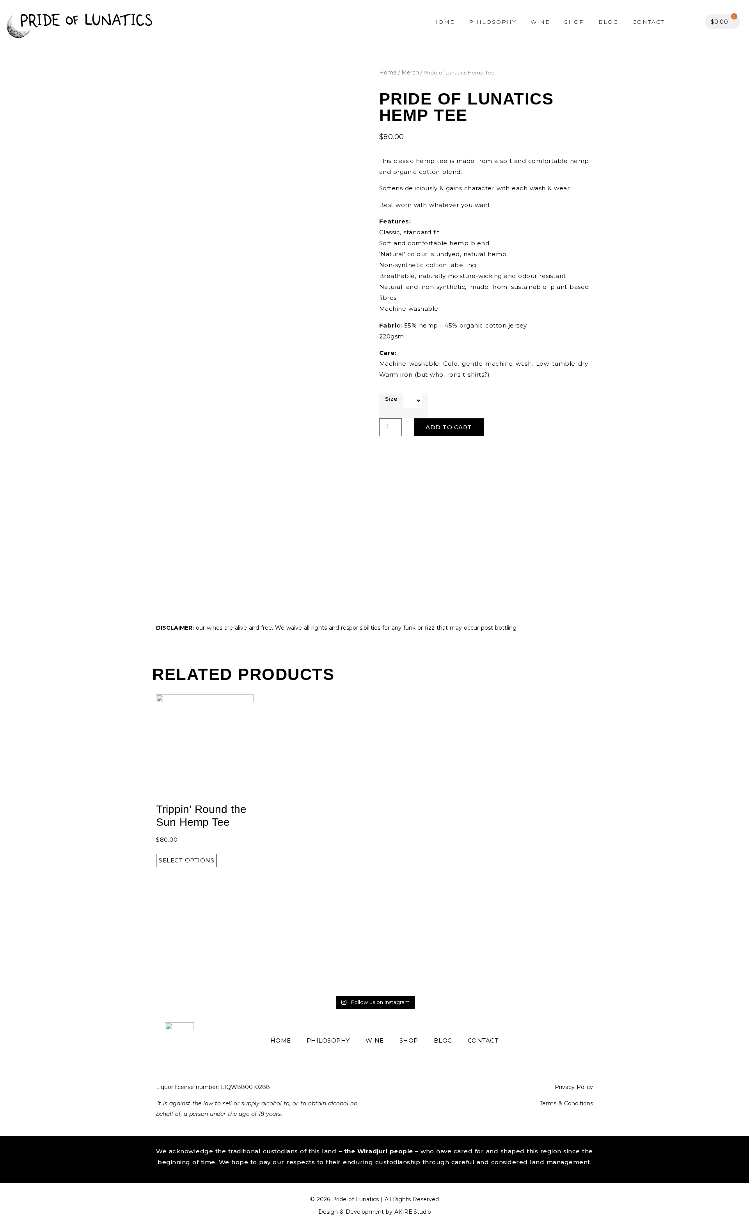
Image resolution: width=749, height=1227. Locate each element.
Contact (648, 21)
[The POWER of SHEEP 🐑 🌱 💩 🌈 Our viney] (540, 959)
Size (391, 398)
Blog (608, 21)
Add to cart (449, 427)
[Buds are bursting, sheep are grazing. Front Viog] (208, 959)
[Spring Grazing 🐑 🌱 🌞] (430, 959)
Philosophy (492, 21)
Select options (186, 860)
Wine (540, 21)
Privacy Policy (574, 1087)
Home (444, 21)
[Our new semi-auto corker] (319, 959)
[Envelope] (569, 1040)
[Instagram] (585, 1040)
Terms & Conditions (566, 1103)
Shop (574, 21)
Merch (410, 72)
